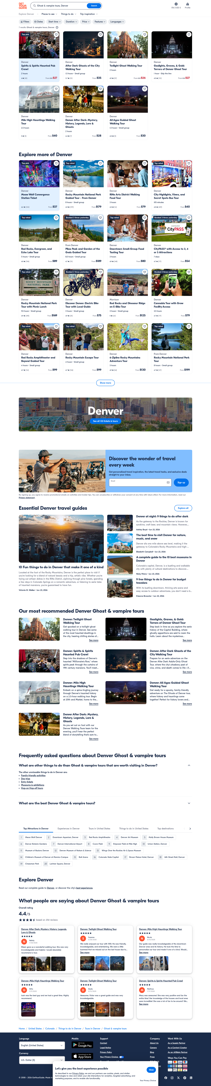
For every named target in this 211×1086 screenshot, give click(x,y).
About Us (154, 1043)
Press (152, 1057)
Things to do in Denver (69, 1028)
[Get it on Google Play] (82, 1045)
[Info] (57, 27)
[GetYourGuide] (23, 5)
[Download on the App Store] (82, 1056)
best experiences (84, 888)
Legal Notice (105, 1047)
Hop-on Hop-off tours (32, 788)
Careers (153, 1047)
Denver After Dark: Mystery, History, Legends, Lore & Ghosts (44, 931)
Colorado (50, 1028)
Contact (103, 1043)
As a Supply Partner (176, 1043)
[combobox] (58, 6)
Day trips (25, 778)
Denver (50, 888)
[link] (39, 56)
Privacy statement (27, 497)
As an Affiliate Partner (177, 1052)
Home (22, 1028)
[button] (39, 56)
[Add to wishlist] (56, 34)
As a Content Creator (177, 1047)
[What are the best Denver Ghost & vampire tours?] (189, 803)
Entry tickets (27, 782)
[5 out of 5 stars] (46, 936)
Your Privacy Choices (109, 1057)
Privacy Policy (106, 1052)
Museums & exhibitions (32, 785)
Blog (152, 1052)
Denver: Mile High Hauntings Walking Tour (160, 929)
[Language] (176, 4)
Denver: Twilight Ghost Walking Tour (98, 929)
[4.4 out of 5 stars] (27, 920)
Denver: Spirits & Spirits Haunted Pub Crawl (161, 981)
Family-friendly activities (33, 775)
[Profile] (187, 4)
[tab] (36, 829)
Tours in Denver (92, 1028)
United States (35, 1028)
